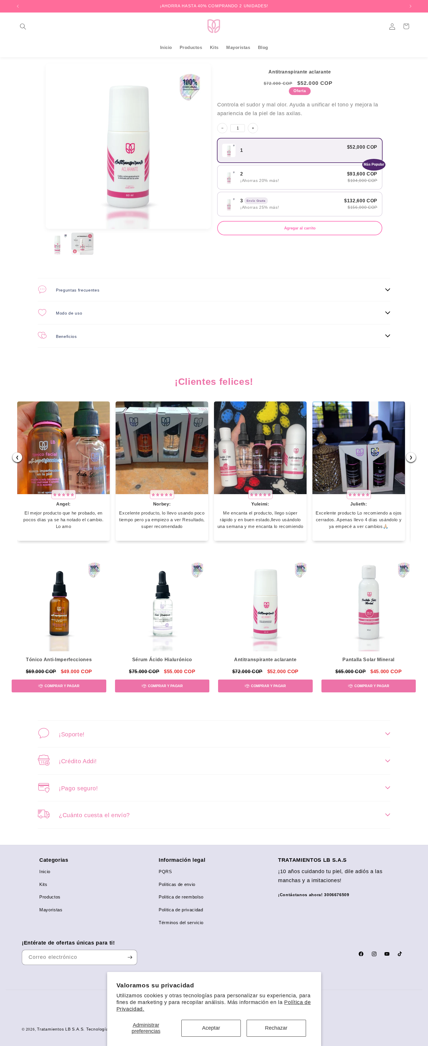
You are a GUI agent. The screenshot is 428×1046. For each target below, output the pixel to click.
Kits (43, 884)
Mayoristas (51, 909)
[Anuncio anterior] (17, 6)
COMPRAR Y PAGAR (62, 686)
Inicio (44, 871)
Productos (50, 896)
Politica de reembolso (181, 896)
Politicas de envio (177, 884)
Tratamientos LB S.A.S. (61, 1029)
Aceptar (211, 1028)
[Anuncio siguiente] (410, 6)
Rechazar (276, 1028)
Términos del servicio (181, 922)
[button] (23, 26)
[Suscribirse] (130, 957)
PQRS (165, 871)
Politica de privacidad (181, 909)
